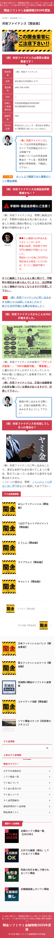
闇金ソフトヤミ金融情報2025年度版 (27, 10)
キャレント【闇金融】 (30, 581)
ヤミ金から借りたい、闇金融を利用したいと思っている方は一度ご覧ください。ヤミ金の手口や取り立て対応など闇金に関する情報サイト (27, 918)
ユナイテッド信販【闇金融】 (33, 701)
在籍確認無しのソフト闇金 (35, 889)
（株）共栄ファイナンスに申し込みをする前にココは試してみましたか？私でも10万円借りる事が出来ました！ (26, 301)
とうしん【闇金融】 (28, 542)
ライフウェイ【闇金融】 (31, 562)
